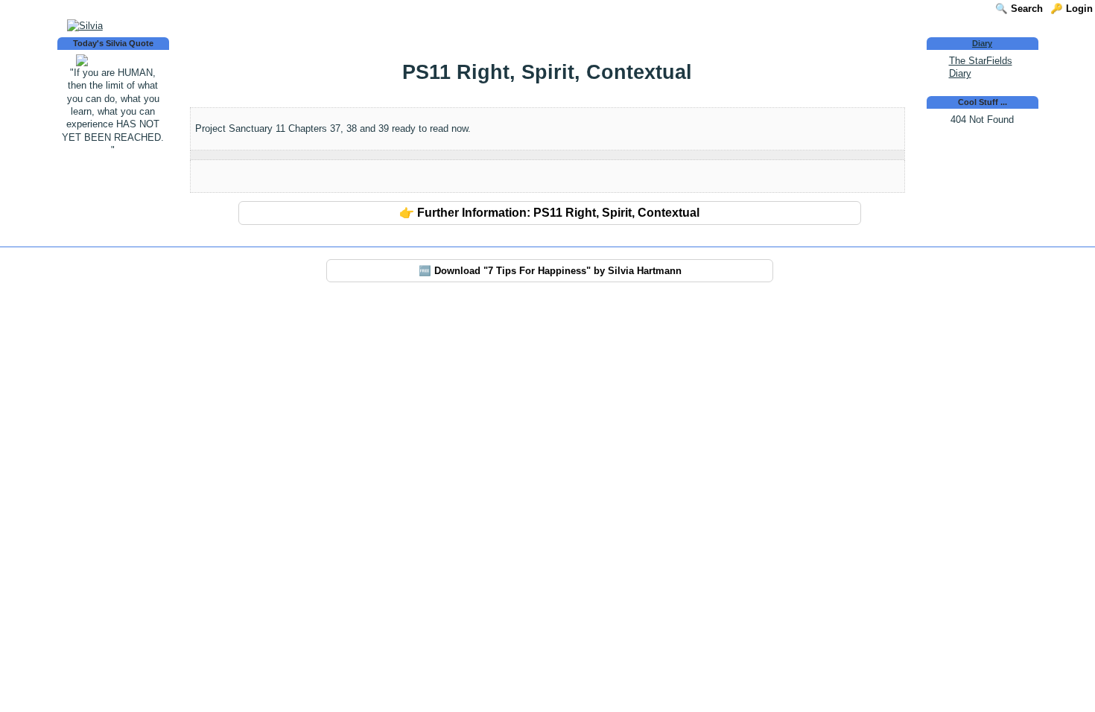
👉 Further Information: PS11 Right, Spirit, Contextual (549, 212)
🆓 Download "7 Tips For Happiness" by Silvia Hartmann (550, 270)
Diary (982, 43)
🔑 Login (1071, 8)
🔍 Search (1019, 8)
